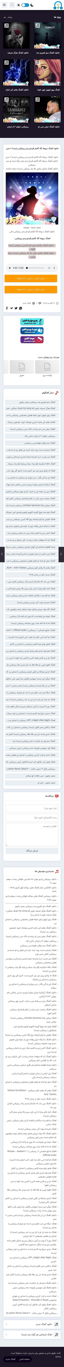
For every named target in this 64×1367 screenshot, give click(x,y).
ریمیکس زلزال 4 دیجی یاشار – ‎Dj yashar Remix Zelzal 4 (30, 769)
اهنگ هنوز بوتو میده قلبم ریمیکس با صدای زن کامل (32, 644)
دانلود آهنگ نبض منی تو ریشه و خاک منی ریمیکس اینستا (31, 936)
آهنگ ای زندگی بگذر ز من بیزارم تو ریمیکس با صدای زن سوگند (30, 477)
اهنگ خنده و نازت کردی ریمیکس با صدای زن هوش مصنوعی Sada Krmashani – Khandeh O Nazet (30, 755)
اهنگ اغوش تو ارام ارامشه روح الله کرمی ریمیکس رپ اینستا (30, 519)
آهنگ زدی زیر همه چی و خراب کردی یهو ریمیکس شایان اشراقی (30, 491)
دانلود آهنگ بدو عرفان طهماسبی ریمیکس (38, 945)
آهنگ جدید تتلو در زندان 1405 (42, 575)
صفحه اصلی (24, 1359)
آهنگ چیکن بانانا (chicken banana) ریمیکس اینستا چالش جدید (30, 505)
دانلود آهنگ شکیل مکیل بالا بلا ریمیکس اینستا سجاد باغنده (32, 169)
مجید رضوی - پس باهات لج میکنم (40, 776)
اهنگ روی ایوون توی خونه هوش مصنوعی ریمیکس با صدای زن (30, 415)
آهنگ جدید (27, 303)
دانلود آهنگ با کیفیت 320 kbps (31, 290)
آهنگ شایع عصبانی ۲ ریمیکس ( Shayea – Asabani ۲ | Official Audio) (30, 630)
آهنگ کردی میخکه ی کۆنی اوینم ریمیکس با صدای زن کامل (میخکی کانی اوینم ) (30, 672)
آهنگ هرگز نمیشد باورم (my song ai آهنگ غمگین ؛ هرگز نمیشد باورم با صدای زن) (30, 408)
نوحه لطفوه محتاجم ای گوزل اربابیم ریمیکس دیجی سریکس (30, 547)
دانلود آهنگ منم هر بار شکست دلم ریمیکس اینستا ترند (32, 1283)
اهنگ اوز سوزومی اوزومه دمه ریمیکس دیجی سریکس (32, 748)
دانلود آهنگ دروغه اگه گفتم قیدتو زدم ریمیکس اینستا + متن (32, 148)
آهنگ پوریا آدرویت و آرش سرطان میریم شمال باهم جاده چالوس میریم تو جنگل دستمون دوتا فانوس (30, 706)
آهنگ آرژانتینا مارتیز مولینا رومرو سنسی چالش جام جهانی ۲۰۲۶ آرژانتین (30, 484)
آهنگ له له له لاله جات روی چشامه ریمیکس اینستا (33, 623)
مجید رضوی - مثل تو (46, 783)
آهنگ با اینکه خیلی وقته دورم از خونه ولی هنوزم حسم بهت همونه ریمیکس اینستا (30, 526)
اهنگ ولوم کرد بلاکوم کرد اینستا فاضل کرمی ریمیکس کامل (30, 762)
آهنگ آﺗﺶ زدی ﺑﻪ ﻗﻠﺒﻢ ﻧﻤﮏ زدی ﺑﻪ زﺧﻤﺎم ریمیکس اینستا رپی (30, 533)
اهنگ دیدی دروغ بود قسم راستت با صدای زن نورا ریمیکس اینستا (30, 713)
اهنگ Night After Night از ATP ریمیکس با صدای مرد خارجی (30, 720)
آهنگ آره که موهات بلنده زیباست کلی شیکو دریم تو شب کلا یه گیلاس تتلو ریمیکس (30, 540)
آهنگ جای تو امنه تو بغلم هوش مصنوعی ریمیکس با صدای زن (30, 561)
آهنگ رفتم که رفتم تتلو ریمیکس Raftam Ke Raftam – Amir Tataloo (30, 568)
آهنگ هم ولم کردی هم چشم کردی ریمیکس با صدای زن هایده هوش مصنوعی (30, 651)
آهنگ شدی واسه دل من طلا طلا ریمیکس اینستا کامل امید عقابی (30, 734)
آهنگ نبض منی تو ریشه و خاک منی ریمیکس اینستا (32, 429)
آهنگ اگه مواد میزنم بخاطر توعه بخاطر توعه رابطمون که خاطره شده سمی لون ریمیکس (30, 609)
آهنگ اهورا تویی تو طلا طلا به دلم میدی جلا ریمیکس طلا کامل (30, 665)
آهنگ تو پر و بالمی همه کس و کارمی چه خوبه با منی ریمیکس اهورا (30, 658)
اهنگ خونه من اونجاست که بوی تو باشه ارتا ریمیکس (32, 616)
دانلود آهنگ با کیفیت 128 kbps (31, 278)
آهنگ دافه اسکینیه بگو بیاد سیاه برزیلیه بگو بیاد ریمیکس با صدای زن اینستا (30, 464)
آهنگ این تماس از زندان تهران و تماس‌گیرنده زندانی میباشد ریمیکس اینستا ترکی (30, 554)
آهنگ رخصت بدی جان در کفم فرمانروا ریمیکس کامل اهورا (30, 498)
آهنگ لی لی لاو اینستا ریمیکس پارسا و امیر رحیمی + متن (30, 686)
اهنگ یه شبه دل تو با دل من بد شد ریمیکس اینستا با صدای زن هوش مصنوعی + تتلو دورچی (30, 699)
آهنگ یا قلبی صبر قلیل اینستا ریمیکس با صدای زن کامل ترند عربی (30, 727)
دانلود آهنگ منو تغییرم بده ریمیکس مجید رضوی (35, 906)
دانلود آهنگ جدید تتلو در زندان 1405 (40, 1099)
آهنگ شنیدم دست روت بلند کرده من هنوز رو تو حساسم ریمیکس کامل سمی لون (30, 450)
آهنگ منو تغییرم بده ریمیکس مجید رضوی (37, 402)
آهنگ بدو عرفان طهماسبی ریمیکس (39, 443)
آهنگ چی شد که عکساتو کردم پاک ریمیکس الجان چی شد (30, 582)
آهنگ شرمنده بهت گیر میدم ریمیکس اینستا (36, 602)
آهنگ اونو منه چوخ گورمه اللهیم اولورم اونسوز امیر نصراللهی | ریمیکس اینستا (30, 512)
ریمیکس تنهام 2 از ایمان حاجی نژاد (40, 436)
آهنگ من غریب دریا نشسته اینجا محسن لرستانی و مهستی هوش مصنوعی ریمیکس (30, 457)
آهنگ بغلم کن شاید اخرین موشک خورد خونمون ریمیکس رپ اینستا (30, 422)
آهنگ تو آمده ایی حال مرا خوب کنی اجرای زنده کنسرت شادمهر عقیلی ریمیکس (30, 637)
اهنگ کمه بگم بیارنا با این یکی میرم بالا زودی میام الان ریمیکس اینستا (30, 588)
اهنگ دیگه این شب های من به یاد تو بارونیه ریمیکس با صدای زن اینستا (30, 692)
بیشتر (9, 17)
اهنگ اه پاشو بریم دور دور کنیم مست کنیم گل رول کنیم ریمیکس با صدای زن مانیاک (30, 471)
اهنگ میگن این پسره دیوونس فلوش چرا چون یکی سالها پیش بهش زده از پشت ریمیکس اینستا (30, 679)
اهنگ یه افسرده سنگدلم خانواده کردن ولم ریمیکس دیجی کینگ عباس (30, 595)
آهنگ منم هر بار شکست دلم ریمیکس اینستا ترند (33, 741)
